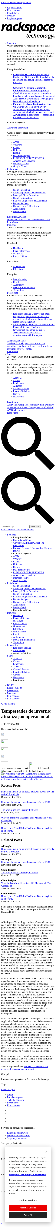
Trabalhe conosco (15, 1100)
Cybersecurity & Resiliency (26, 206)
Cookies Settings (28, 1200)
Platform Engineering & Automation (30, 200)
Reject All (28, 1215)
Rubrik (16, 153)
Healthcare (18, 248)
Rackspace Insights (32, 317)
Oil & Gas (18, 253)
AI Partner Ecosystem (17, 127)
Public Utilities (20, 256)
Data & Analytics (21, 203)
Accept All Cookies (28, 1207)
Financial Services (21, 251)
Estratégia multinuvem (17, 1133)
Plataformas (12, 169)
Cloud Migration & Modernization (29, 192)
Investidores (13, 1102)
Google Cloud (20, 166)
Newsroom (18, 396)
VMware (17, 144)
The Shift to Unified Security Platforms (19, 810)
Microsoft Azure (21, 163)
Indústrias (11, 225)
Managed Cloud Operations (26, 195)
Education (18, 269)
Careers (16, 394)
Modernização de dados (18, 1135)
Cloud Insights (8, 703)
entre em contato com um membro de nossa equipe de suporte (24, 1067)
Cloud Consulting (21, 190)
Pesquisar (35, 527)
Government (19, 266)
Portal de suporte (15, 1097)
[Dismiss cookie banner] (46, 1152)
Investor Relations (21, 391)
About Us (17, 377)
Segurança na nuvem (17, 1138)
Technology (18, 290)
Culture (16, 380)
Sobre (10, 354)
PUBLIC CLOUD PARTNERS (28, 158)
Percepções (12, 293)
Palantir (16, 147)
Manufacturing (20, 279)
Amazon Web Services (24, 161)
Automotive (18, 284)
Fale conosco (7, 529)
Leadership (18, 383)
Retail (16, 282)
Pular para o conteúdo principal (16, 2)
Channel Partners (21, 388)
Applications (19, 208)
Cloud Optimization (22, 198)
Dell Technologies (21, 155)
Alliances (17, 386)
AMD (16, 142)
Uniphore (17, 150)
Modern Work (19, 211)
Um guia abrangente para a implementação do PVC (25, 802)
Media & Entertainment (24, 287)
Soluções (11, 43)
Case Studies (34, 330)
